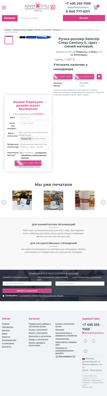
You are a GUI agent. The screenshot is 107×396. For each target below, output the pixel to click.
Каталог (9, 18)
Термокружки (62, 339)
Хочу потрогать (84, 76)
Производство (9, 340)
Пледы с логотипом (38, 339)
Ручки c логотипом (43, 30)
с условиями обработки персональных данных (41, 295)
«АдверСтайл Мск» (90, 378)
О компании (8, 343)
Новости (6, 337)
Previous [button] (4, 202)
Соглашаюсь (34, 295)
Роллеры (57, 30)
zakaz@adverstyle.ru (78, 7)
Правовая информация (91, 380)
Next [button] (103, 202)
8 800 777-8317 (78, 11)
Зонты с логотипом (38, 333)
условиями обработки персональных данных (34, 155)
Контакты (6, 346)
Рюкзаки (59, 329)
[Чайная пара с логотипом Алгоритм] (53, 200)
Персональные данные (12, 153)
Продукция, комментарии (12, 145)
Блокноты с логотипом (40, 336)
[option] (22, 202)
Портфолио (7, 327)
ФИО (12, 117)
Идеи (4, 333)
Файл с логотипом (12, 134)
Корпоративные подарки (23, 30)
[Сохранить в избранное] (99, 76)
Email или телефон (11, 126)
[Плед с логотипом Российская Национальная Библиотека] (84, 200)
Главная (8, 30)
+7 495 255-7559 (78, 3)
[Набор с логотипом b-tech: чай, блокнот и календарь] (22, 200)
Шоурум (6, 330)
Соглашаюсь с (34, 155)
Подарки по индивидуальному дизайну (64, 350)
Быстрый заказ (63, 76)
